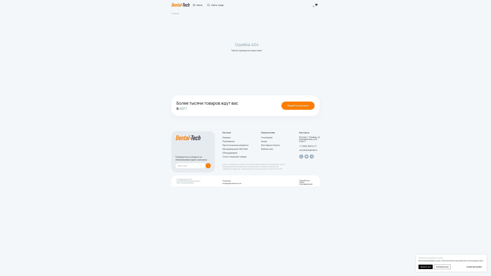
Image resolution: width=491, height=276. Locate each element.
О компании (266, 137)
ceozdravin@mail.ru (308, 150)
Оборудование (229, 152)
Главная (175, 13)
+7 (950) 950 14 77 (308, 146)
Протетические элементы (235, 145)
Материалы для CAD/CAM (235, 149)
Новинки (226, 137)
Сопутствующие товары (234, 156)
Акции (264, 141)
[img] (180, 5)
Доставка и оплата (270, 145)
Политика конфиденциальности (231, 182)
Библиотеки (267, 149)
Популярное (228, 141)
